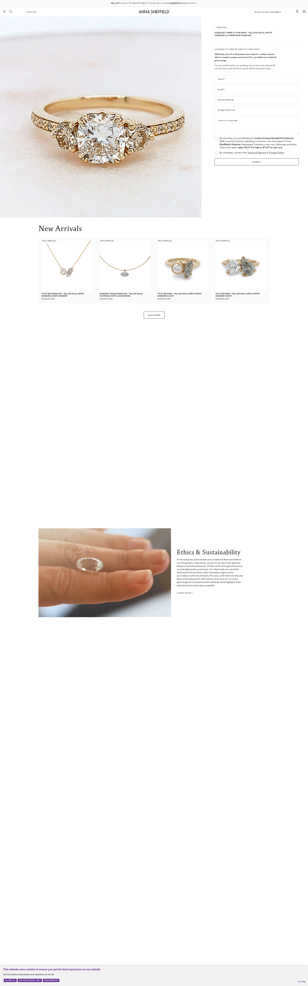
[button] (104, 266)
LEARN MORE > (185, 593)
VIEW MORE (154, 315)
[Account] (297, 11)
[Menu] (4, 11)
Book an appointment (268, 12)
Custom (31, 12)
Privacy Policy (276, 153)
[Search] (10, 11)
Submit (256, 162)
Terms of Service (256, 153)
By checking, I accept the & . (252, 153)
